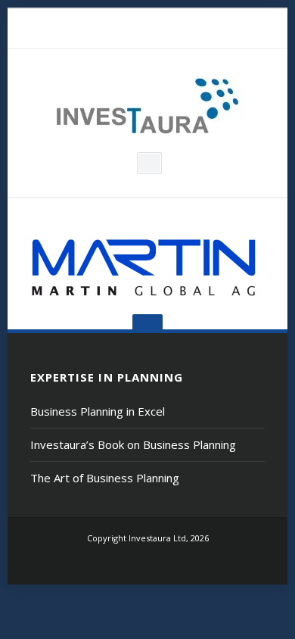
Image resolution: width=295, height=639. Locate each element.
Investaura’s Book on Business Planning (133, 444)
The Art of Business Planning (104, 477)
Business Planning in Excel (97, 411)
